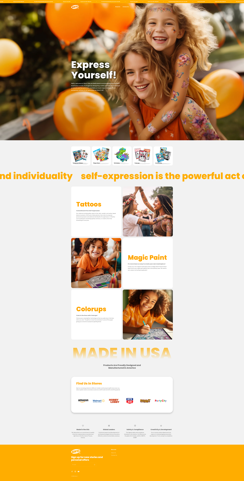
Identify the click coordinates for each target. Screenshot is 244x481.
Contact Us (126, 6)
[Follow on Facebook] (72, 471)
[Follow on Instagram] (75, 471)
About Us (117, 6)
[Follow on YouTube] (78, 471)
